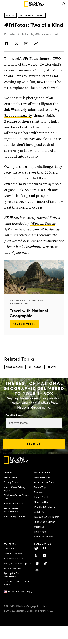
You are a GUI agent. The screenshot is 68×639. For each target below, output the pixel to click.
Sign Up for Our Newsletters (12, 575)
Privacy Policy (11, 482)
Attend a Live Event (44, 482)
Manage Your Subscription (17, 563)
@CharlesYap (50, 229)
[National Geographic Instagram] (36, 548)
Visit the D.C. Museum (45, 507)
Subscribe (9, 548)
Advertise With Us (43, 536)
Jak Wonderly (15, 110)
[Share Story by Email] (26, 43)
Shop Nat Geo (41, 501)
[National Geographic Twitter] (36, 556)
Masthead (39, 526)
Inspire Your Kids (42, 497)
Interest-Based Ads (13, 503)
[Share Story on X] (16, 43)
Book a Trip (40, 487)
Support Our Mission (44, 521)
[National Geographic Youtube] (44, 556)
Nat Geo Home (42, 477)
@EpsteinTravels (42, 223)
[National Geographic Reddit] (37, 571)
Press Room (40, 531)
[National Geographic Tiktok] (45, 563)
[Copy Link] (35, 43)
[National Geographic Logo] (16, 462)
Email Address (14, 415)
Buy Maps (39, 492)
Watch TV (39, 511)
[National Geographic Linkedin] (37, 563)
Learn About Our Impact (46, 516)
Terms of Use (10, 477)
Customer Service (13, 553)
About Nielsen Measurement (11, 510)
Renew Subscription (14, 558)
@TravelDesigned (17, 229)
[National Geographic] (34, 4)
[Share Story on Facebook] (7, 43)
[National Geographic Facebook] (44, 548)
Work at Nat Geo (12, 568)
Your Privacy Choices (14, 516)
